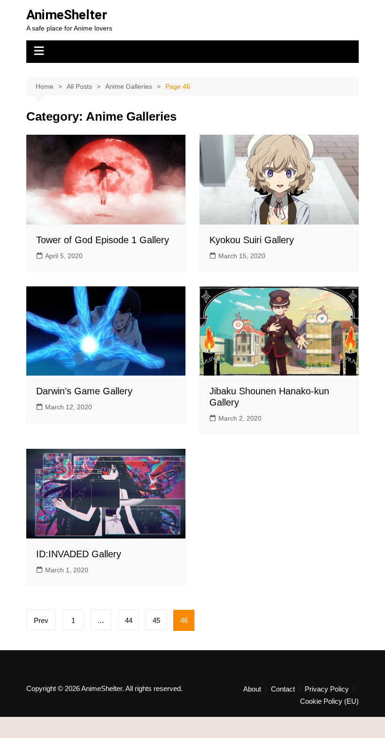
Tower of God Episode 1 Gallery (102, 240)
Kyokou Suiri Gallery (251, 240)
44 (128, 620)
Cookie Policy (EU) (329, 701)
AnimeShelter (66, 15)
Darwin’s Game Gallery (84, 391)
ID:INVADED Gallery (78, 554)
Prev (41, 620)
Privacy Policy (327, 689)
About (252, 689)
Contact (283, 689)
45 (156, 620)
